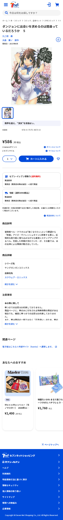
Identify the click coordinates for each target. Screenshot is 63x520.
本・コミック (16, 20)
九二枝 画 (7, 36)
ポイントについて (54, 147)
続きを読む (10, 284)
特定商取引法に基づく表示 (14, 479)
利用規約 (6, 473)
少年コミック (49, 20)
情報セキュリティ (10, 485)
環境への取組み (9, 502)
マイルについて (54, 150)
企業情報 (6, 508)
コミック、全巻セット (32, 20)
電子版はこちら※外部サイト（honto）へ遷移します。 (28, 346)
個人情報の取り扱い (11, 491)
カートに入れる (38, 159)
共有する (58, 39)
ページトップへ (52, 444)
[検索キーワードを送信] (6, 13)
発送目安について (54, 215)
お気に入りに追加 (58, 158)
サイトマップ (8, 496)
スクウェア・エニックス (16, 277)
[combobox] (31, 13)
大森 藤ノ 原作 (10, 40)
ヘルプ (5, 467)
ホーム (5, 20)
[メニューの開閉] (5, 4)
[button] (7, 113)
